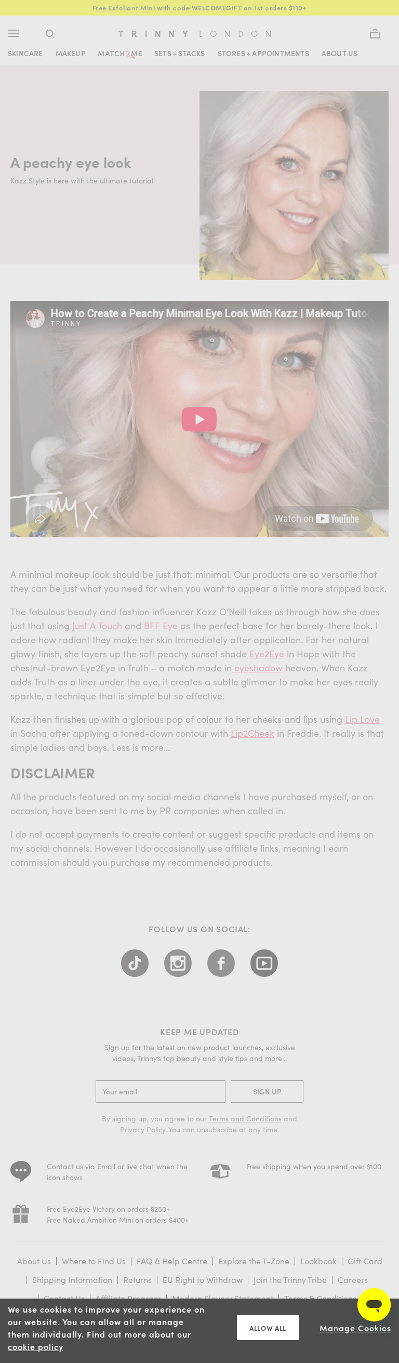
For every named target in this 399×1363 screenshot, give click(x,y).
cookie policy (35, 1346)
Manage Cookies (355, 1327)
